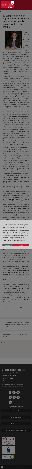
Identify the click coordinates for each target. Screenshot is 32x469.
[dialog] (16, 234)
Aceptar (21, 245)
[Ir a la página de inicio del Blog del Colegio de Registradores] (7, 4)
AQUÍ (7, 235)
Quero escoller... (8, 245)
